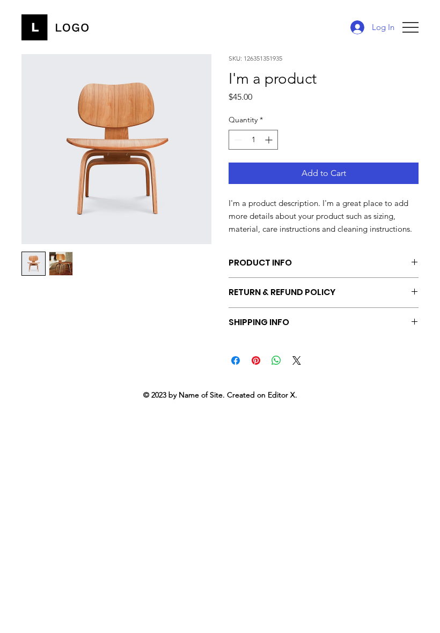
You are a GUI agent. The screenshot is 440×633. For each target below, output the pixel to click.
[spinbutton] (253, 139)
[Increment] (269, 139)
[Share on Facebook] (235, 360)
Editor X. (282, 395)
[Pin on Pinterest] (256, 360)
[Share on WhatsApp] (276, 360)
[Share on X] (296, 360)
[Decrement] (237, 139)
